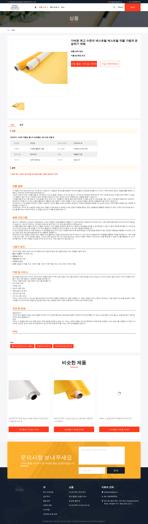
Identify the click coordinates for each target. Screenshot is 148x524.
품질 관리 (46, 501)
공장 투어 (46, 496)
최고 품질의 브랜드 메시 (77, 496)
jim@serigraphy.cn (116, 2)
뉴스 (63, 7)
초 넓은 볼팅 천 (74, 501)
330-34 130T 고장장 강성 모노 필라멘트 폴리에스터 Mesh (73, 419)
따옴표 (132, 7)
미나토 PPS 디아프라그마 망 (79, 505)
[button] (11, 399)
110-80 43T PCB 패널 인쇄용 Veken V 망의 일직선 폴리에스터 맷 (28, 419)
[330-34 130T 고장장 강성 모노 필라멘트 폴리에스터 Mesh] (74, 393)
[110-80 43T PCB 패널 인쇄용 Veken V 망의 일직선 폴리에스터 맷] (29, 393)
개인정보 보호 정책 (50, 514)
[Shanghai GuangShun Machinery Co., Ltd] (14, 7)
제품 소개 (42, 7)
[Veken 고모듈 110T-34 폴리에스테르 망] (119, 393)
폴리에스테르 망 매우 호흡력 (22, 346)
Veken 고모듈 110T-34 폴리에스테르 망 (115, 418)
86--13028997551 (135, 2)
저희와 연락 (47, 505)
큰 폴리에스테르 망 (44, 346)
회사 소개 (54, 7)
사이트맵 (46, 510)
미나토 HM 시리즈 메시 (77, 492)
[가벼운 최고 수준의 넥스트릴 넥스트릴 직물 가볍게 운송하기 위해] (39, 67)
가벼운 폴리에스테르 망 (63, 346)
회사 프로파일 (48, 492)
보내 (116, 470)
